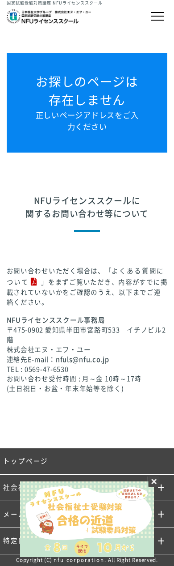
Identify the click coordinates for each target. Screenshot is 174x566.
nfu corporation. (80, 559)
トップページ (25, 461)
